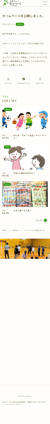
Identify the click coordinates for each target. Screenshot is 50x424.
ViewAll (38, 220)
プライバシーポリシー (25, 396)
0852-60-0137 (26, 295)
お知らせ (16, 230)
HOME (4, 230)
